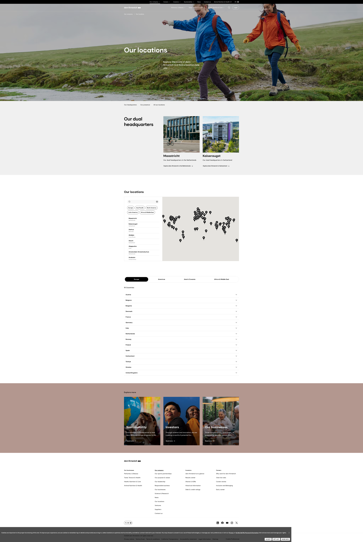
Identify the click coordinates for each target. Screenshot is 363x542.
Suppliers (158, 509)
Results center (190, 478)
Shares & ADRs (190, 482)
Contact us (158, 513)
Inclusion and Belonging (224, 486)
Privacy (231, 533)
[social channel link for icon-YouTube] (227, 523)
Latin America (133, 212)
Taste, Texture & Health (132, 478)
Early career (220, 490)
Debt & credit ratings (192, 490)
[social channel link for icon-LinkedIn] (217, 523)
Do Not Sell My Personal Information (247, 533)
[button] (229, 7)
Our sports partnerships (163, 474)
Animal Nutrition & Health (133, 486)
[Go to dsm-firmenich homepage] (132, 8)
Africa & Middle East (147, 212)
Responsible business (162, 486)
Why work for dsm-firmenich (226, 474)
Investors (188, 470)
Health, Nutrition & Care (132, 482)
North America (151, 208)
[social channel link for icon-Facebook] (222, 523)
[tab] (136, 279)
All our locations (159, 105)
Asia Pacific (140, 208)
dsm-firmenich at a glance (194, 474)
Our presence (145, 105)
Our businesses (129, 470)
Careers (218, 470)
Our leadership (160, 482)
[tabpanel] (181, 329)
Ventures (158, 505)
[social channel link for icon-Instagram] (232, 523)
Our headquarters (130, 105)
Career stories (221, 482)
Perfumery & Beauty (131, 474)
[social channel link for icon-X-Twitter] (236, 523)
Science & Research (162, 493)
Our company (128, 14)
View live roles (221, 478)
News (157, 497)
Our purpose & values (162, 478)
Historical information (193, 486)
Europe (130, 208)
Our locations (159, 501)
